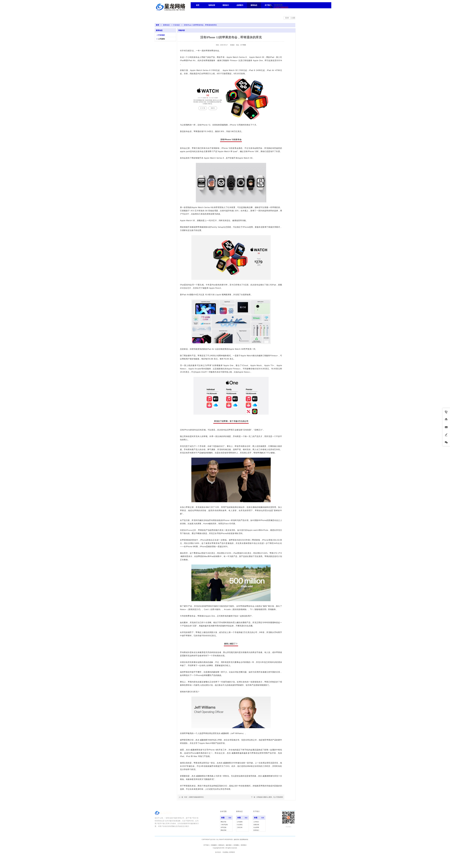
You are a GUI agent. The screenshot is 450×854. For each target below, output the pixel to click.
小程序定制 (224, 824)
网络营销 (223, 830)
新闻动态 (166, 25)
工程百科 (239, 827)
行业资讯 (239, 824)
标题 (223, 818)
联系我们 (256, 830)
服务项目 (229, 845)
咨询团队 (236, 845)
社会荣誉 (256, 827)
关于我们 (206, 845)
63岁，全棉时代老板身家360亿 (194, 797)
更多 (230, 817)
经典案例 (214, 845)
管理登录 (232, 852)
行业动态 (176, 25)
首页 (157, 25)
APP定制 (223, 827)
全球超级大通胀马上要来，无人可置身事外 (269, 797)
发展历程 (256, 824)
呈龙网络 (225, 852)
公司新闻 (239, 822)
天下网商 (243, 45)
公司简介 (256, 822)
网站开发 (223, 822)
